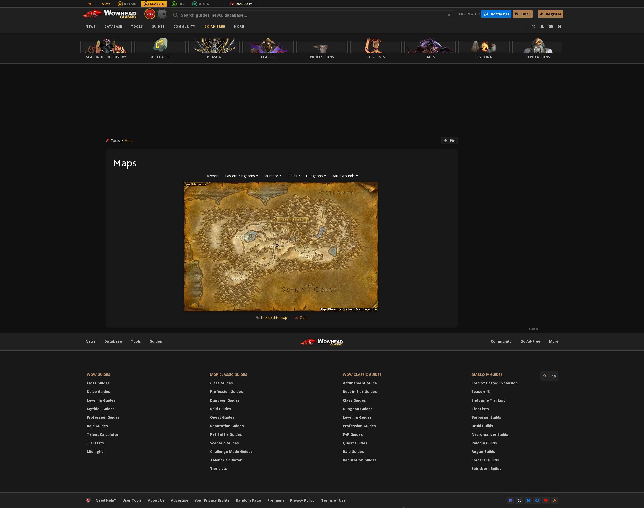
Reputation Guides (227, 425)
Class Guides (98, 383)
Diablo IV (244, 4)
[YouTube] (546, 500)
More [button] (239, 26)
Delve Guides (98, 391)
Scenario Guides (224, 443)
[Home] (111, 14)
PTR (162, 14)
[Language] (560, 26)
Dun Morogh (195, 184)
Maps (128, 140)
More (553, 341)
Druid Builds (482, 425)
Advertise (179, 500)
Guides (158, 26)
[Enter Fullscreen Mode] (533, 26)
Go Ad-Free (214, 26)
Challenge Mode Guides (231, 451)
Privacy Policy (302, 500)
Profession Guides (103, 417)
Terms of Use (333, 500)
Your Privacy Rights (212, 500)
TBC (181, 4)
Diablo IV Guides (487, 374)
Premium (275, 500)
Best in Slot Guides (360, 391)
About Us (156, 500)
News (91, 26)
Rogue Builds (483, 451)
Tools (136, 341)
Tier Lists (95, 443)
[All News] (90, 4)
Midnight (95, 451)
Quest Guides (222, 417)
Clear (303, 317)
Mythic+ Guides (101, 408)
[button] (294, 175)
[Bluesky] (528, 500)
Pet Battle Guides (226, 434)
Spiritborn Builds (486, 468)
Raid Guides (97, 425)
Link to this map (274, 317)
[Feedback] (551, 26)
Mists (203, 4)
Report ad (533, 329)
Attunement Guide (360, 383)
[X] (519, 500)
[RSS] (554, 500)
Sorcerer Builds (485, 460)
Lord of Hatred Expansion (495, 383)
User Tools (132, 500)
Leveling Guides (101, 400)
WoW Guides (98, 374)
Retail (130, 4)
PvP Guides (353, 434)
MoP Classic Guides (228, 374)
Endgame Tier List (488, 400)
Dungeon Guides (225, 400)
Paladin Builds (484, 443)
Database (113, 26)
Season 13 (481, 391)
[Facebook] (537, 500)
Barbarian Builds (486, 417)
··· (217, 4)
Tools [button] (137, 26)
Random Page (248, 500)
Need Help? (106, 500)
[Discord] (510, 500)
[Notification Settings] (542, 26)
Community (184, 26)
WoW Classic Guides (362, 374)
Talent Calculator (102, 434)
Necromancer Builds (490, 434)
